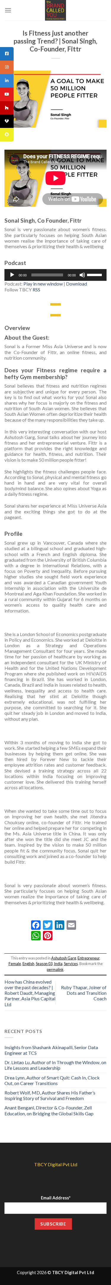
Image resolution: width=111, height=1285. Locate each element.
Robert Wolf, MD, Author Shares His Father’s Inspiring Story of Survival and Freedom (49, 1095)
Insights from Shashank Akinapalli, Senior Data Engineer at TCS (51, 1050)
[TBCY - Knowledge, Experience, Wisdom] (55, 10)
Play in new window (43, 283)
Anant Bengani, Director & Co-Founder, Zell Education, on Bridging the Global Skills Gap (49, 1110)
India (58, 963)
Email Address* (55, 1197)
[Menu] (8, 10)
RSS (36, 289)
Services (71, 963)
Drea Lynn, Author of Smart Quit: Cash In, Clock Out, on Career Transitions (52, 1080)
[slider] (95, 274)
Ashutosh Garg (63, 958)
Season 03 (44, 963)
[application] (55, 275)
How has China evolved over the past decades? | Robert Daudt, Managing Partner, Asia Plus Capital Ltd (29, 993)
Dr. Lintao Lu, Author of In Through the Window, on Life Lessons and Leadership (55, 1065)
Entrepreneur (88, 958)
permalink (55, 969)
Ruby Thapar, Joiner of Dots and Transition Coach (84, 992)
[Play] (12, 275)
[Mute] (82, 275)
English (28, 963)
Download (76, 283)
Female (15, 963)
